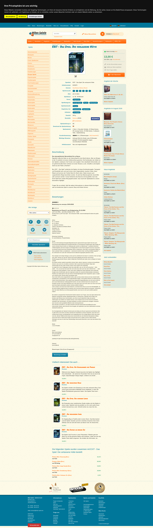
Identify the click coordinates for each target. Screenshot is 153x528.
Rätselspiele (31, 150)
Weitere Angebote (108, 101)
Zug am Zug (71, 523)
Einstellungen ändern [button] (35, 16)
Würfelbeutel (31, 192)
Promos (85, 514)
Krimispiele (31, 111)
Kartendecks (31, 97)
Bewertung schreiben (60, 355)
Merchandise (31, 122)
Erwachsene (76, 109)
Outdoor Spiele (32, 136)
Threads (46, 225)
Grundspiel (76, 112)
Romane (30, 158)
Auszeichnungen (97, 41)
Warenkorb (101, 514)
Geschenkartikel (32, 88)
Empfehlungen (56, 41)
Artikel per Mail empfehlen (114, 67)
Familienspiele (32, 80)
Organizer (30, 133)
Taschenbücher (32, 178)
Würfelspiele (31, 195)
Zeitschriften (86, 507)
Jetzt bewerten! (93, 135)
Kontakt (77, 25)
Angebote (46, 41)
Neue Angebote (38, 259)
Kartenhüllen (31, 100)
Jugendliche (86, 109)
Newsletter (55, 515)
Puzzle (30, 142)
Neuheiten (37, 41)
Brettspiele (31, 55)
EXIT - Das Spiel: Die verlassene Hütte (75, 44)
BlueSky (55, 520)
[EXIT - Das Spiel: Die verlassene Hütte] (76, 74)
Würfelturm (31, 198)
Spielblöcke (31, 167)
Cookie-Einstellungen (104, 523)
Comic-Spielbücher (33, 60)
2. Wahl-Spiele (87, 510)
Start (29, 25)
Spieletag (55, 509)
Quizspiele (31, 144)
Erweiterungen (32, 71)
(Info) (116, 51)
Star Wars (70, 520)
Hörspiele (30, 91)
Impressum (30, 513)
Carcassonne (71, 507)
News (33, 25)
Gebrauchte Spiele (88, 509)
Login (82, 25)
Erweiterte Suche (58, 36)
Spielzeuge (31, 173)
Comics (30, 63)
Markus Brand (83, 88)
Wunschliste (101, 520)
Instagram (38, 225)
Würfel (29, 187)
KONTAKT (30, 521)
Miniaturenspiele (32, 128)
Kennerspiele (31, 105)
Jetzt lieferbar (38, 257)
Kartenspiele (31, 102)
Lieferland (122, 25)
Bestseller (49, 25)
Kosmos (75, 118)
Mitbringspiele (32, 130)
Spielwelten (67, 41)
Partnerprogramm (57, 506)
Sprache (113, 25)
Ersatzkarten (31, 69)
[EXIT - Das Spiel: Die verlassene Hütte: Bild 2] (75, 77)
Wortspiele (31, 184)
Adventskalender (32, 52)
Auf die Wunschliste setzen (114, 64)
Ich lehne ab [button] (22, 16)
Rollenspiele (31, 156)
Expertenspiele (32, 77)
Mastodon (33, 233)
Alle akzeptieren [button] (10, 16)
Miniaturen (31, 125)
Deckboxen (31, 66)
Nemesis (70, 517)
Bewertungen (40, 25)
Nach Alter (87, 41)
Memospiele (31, 119)
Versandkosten (64, 25)
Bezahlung (30, 518)
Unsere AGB (31, 517)
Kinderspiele (31, 108)
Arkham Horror (71, 504)
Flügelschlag (71, 512)
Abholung (55, 507)
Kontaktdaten (78, 121)
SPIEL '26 (117, 41)
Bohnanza (70, 506)
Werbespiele (31, 181)
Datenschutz (31, 515)
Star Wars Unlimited (73, 521)
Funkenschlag (71, 513)
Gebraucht (108, 41)
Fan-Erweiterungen (33, 83)
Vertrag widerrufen (34, 525)
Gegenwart (76, 99)
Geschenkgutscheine (88, 504)
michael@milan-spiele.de (37, 510)
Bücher (30, 57)
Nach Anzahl (76, 41)
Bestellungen (102, 515)
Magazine (30, 116)
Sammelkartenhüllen (33, 161)
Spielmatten (31, 170)
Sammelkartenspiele (33, 164)
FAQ (71, 25)
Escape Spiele (63, 44)
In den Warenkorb (115, 74)
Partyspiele (31, 139)
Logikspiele (31, 114)
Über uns (56, 25)
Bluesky (44, 233)
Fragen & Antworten (58, 501)
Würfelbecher (31, 189)
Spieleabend (62, 509)
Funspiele (30, 85)
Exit (69, 510)
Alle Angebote (107, 250)
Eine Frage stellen (112, 70)
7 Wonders (71, 501)
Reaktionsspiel (32, 153)
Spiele (29, 41)
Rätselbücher (31, 147)
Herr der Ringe (72, 515)
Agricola (70, 502)
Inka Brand (76, 88)
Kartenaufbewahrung (34, 94)
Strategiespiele (32, 175)
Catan (69, 509)
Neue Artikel (37, 255)
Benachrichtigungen (103, 518)
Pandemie (70, 518)
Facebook (31, 225)
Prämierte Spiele (87, 512)
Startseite (54, 44)
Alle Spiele (86, 501)
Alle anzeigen (107, 285)
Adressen (101, 517)
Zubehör (30, 201)
